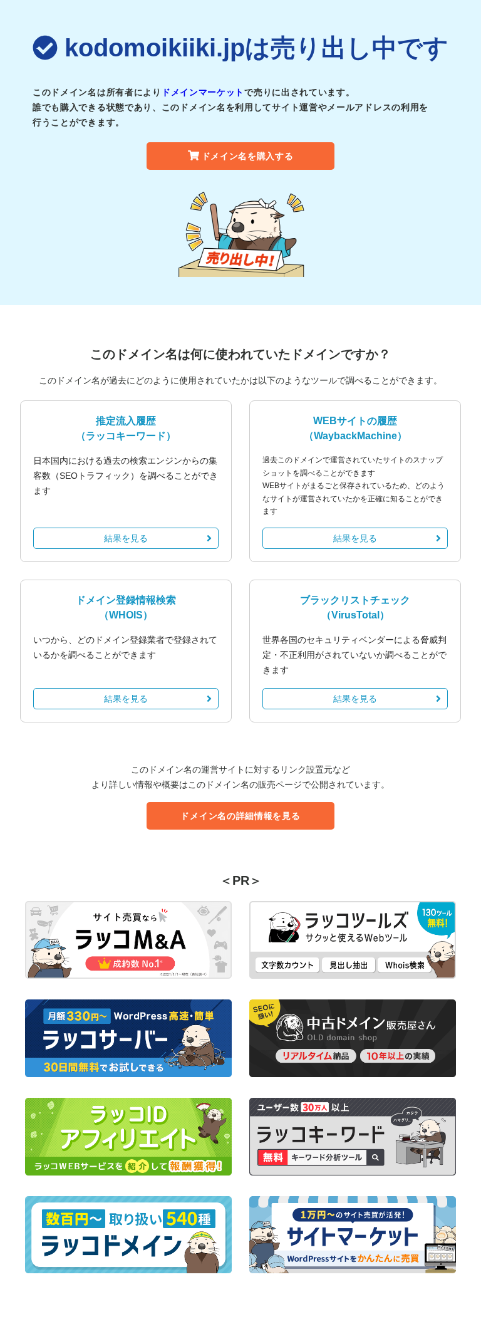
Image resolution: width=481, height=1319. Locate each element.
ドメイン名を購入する (248, 156)
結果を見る (126, 538)
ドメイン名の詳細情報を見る (240, 816)
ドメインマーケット (203, 92)
